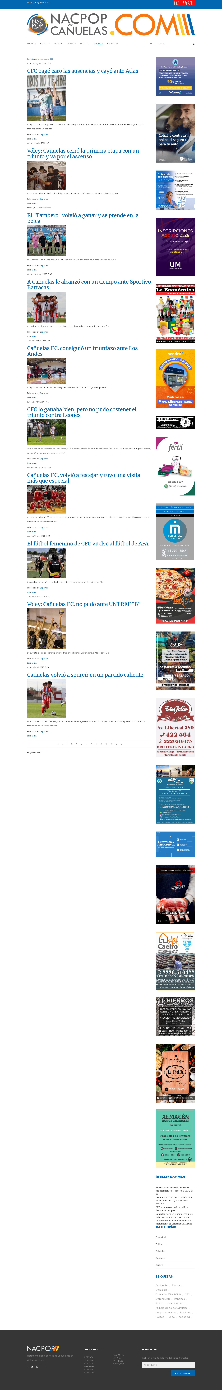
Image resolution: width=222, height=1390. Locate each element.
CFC (187, 1294)
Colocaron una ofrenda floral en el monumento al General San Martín (174, 1222)
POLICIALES (98, 43)
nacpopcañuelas (166, 1312)
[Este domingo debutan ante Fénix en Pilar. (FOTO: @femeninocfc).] (46, 563)
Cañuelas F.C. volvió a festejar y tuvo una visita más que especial (83, 478)
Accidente (161, 1285)
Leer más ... (32, 139)
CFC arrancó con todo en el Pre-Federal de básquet (172, 1209)
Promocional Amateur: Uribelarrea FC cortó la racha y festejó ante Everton (174, 1200)
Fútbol (159, 1303)
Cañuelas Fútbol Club (168, 1294)
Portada (89, 1357)
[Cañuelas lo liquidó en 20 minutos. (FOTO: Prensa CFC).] (46, 307)
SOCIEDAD (45, 43)
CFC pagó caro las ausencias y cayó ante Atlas (82, 71)
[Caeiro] (175, 961)
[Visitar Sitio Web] (175, 422)
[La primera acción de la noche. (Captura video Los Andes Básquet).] (46, 371)
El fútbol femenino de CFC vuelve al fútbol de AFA (88, 543)
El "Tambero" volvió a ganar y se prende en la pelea (83, 218)
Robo (172, 1317)
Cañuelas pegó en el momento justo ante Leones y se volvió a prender (174, 1215)
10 (111, 744)
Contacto (118, 1364)
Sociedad (89, 1360)
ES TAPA (117, 1358)
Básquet (176, 1285)
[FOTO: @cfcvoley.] (46, 628)
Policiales (185, 1312)
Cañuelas (161, 1289)
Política (160, 1317)
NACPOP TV (112, 43)
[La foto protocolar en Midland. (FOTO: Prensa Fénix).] (46, 240)
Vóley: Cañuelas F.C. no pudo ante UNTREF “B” (83, 604)
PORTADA (31, 43)
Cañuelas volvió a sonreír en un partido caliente (85, 675)
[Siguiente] (116, 744)
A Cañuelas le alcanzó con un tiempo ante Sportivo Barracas (89, 284)
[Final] (121, 744)
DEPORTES (71, 43)
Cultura (88, 1369)
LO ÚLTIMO (118, 1361)
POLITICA (58, 43)
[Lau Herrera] (175, 1073)
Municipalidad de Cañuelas (171, 1308)
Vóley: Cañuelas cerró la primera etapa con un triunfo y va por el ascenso (83, 153)
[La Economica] (175, 313)
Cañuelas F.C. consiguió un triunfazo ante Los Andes (82, 351)
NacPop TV (118, 1354)
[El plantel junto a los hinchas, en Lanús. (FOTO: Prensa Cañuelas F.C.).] (46, 499)
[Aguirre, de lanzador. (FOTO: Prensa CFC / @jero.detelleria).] (46, 432)
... (86, 744)
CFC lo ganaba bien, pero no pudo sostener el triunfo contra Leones (82, 412)
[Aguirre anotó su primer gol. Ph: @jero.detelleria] (46, 698)
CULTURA (84, 43)
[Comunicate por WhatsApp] (175, 378)
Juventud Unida (176, 1303)
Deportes (44, 134)
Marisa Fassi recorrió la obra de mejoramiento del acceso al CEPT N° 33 (174, 1190)
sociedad (184, 1317)
